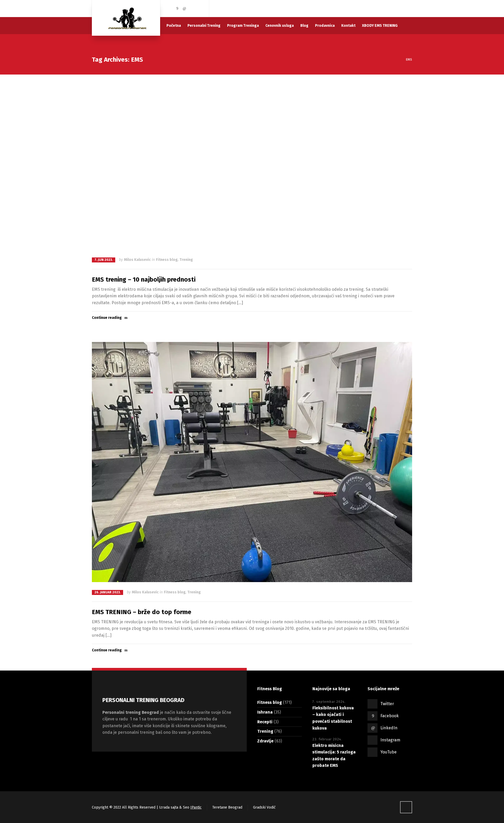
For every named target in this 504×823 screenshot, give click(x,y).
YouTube (388, 752)
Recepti (264, 721)
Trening (186, 259)
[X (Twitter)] (170, 8)
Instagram (390, 739)
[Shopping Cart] (408, 8)
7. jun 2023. (103, 260)
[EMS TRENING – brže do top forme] (252, 462)
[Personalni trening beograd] (126, 18)
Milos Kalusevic (137, 259)
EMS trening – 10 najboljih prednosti (144, 279)
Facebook (389, 715)
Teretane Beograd (227, 807)
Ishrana (265, 712)
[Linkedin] (184, 8)
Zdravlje (265, 740)
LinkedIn (388, 727)
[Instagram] (192, 8)
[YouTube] (199, 8)
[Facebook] (177, 8)
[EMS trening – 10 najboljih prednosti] (252, 165)
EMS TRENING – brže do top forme (141, 612)
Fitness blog (167, 259)
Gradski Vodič (264, 807)
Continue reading (107, 317)
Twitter (387, 703)
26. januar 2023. (107, 592)
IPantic (196, 807)
